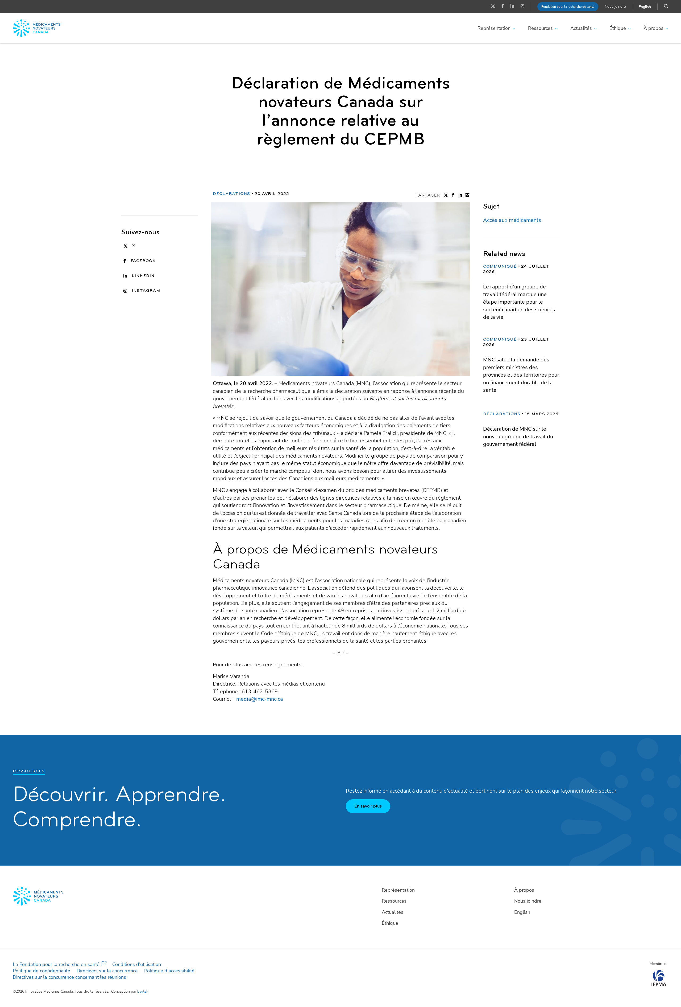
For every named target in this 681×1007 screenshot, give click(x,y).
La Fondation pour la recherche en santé (56, 964)
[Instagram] (522, 6)
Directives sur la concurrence (107, 971)
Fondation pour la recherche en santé (567, 7)
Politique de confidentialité (41, 971)
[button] (666, 6)
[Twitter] (493, 6)
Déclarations (231, 194)
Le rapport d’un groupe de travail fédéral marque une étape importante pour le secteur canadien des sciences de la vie (519, 302)
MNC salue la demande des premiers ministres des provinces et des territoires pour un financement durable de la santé (521, 375)
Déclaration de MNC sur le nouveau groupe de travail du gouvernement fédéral (518, 436)
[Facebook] (502, 6)
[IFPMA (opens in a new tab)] (658, 984)
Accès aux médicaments (512, 220)
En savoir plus (368, 806)
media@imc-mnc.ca (259, 699)
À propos (653, 28)
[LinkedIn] (512, 6)
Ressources (540, 28)
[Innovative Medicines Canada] (174, 896)
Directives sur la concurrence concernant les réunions (69, 977)
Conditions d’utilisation (136, 964)
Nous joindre (615, 6)
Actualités (581, 28)
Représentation (493, 28)
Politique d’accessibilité (169, 971)
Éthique (617, 28)
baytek (142, 991)
